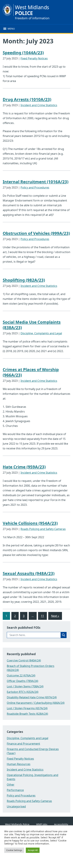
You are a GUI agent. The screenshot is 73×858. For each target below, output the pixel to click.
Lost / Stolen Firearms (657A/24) (27, 708)
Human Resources (18, 764)
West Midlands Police (17, 824)
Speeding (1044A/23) (23, 52)
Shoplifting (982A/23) (24, 280)
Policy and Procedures (35, 187)
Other (10, 784)
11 (42, 616)
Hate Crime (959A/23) (24, 467)
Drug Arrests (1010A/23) (27, 99)
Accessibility (61, 824)
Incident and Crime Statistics (39, 105)
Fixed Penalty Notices (34, 58)
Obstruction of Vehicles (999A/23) (36, 233)
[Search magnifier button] (63, 635)
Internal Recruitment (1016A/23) (35, 181)
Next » (55, 616)
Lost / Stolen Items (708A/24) (25, 686)
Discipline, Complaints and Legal (41, 333)
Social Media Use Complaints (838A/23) (32, 324)
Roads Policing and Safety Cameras (43, 529)
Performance (15, 790)
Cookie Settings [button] (14, 850)
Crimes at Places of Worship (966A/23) (31, 372)
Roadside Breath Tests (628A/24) (27, 714)
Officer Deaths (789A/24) (22, 681)
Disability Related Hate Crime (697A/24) (32, 697)
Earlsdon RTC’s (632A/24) (22, 692)
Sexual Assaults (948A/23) (28, 573)
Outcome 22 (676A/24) (21, 675)
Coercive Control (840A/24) (24, 660)
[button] (11, 28)
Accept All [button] (33, 850)
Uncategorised (16, 806)
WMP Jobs (41, 824)
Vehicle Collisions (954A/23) (30, 523)
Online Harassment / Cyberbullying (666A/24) (36, 703)
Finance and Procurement (23, 743)
